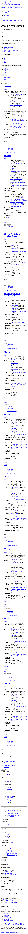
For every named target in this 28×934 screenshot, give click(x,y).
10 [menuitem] (4, 57)
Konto (5, 12)
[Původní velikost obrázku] (7, 224)
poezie (25, 382)
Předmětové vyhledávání (10, 765)
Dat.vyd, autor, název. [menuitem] (9, 48)
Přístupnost (6, 915)
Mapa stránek (7, 913)
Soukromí (6, 916)
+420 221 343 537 (7, 871)
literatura (13, 263)
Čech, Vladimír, (15, 366)
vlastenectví (13, 124)
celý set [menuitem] (5, 79)
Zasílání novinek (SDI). (9, 761)
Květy (7, 352)
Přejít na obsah (7, 2)
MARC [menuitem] (5, 72)
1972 (8, 831)
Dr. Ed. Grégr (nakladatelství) (17, 108)
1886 (8, 836)
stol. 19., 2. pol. (14, 126)
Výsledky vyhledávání (9, 760)
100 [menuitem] (5, 62)
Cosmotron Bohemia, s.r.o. (18, 924)
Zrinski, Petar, (14, 513)
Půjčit (5, 89)
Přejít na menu (7, 3)
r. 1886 (21, 519)
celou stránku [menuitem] (7, 77)
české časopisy (17, 127)
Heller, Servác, (14, 363)
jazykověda (13, 122)
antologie (16, 384)
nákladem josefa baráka (12, 853)
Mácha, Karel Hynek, (16, 511)
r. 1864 (21, 204)
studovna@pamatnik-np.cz (11, 874)
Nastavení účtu (7, 14)
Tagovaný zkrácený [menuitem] (8, 68)
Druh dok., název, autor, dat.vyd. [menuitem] (12, 50)
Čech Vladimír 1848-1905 (13, 816)
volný (8, 781)
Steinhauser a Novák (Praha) (17, 185)
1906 (8, 833)
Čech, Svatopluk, (15, 360)
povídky (14, 383)
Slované (12, 123)
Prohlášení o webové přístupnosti (12, 4)
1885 (8, 837)
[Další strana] (9, 225)
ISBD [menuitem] (5, 70)
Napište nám (7, 919)
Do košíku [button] (10, 148)
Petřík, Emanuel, (14, 102)
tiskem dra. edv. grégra (12, 848)
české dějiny (22, 119)
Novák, (12, 174)
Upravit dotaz (7, 762)
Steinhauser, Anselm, (15, 171)
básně (18, 383)
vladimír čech (10, 850)
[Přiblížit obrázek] (4, 224)
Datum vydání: (7, 842)
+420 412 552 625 (7, 899)
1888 (8, 834)
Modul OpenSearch (8, 918)
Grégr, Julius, (14, 248)
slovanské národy (21, 122)
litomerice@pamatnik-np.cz (11, 902)
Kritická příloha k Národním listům (12, 235)
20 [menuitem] (4, 58)
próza (21, 382)
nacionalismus (21, 124)
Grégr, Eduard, (14, 98)
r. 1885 (21, 655)
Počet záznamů (5, 54)
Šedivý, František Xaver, (16, 105)
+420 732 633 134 (8, 873)
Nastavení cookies (8, 920)
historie (12, 120)
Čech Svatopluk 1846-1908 (13, 815)
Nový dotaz (6, 767)
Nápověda (6, 15)
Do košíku (3, 75)
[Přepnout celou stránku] (9, 224)
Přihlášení (6, 18)
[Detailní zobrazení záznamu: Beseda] (6, 138)
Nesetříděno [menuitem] (7, 51)
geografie (17, 120)
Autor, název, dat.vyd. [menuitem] (9, 46)
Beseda (7, 86)
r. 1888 (21, 384)
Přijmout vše (4, 932)
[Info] (10, 224)
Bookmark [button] (10, 149)
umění (18, 263)
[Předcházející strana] (7, 225)
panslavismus (19, 123)
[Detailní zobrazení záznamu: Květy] (6, 397)
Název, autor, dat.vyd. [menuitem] (9, 47)
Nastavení (9, 932)
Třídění (8, 43)
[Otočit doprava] (6, 225)
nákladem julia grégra (12, 855)
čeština (8, 788)
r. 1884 (21, 719)
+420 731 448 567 (8, 901)
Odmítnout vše (15, 932)
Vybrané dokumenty (12, 152)
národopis (23, 120)
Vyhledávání (7, 11)
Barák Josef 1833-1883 (12, 812)
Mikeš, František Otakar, (16, 94)
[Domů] (12, 7)
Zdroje (5, 764)
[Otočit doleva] (4, 225)
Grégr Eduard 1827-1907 (13, 810)
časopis (8, 774)
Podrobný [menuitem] (6, 69)
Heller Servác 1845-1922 (13, 813)
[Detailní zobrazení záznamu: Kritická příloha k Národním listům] (6, 276)
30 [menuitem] (4, 59)
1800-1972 (10, 842)
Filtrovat (3, 769)
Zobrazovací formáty (11, 65)
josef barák (9, 852)
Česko (8, 824)
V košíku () (4, 22)
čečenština (9, 789)
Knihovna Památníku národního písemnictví (11, 20)
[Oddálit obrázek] (6, 224)
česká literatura (14, 119)
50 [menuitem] (4, 61)
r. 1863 (21, 126)
